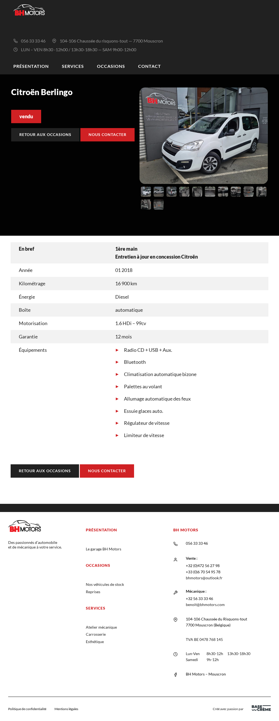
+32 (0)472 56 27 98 (203, 565)
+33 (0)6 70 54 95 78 (203, 571)
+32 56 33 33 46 (199, 598)
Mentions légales (66, 709)
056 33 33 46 (33, 40)
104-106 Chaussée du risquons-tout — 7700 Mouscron (111, 40)
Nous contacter (107, 134)
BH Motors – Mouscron (206, 674)
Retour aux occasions (45, 134)
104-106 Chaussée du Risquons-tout (216, 619)
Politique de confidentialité (27, 709)
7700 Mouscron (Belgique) (208, 625)
